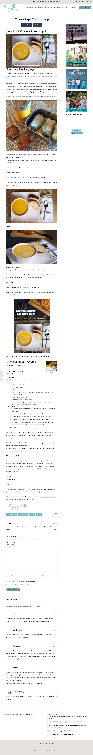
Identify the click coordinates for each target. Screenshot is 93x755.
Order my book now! (46, 1)
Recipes (51, 16)
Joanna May (17, 692)
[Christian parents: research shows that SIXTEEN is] (82, 119)
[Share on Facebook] (1, 372)
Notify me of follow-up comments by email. (21, 581)
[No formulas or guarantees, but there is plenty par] (71, 119)
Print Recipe (38, 25)
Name (9, 576)
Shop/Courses (85, 7)
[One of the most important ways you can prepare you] (71, 125)
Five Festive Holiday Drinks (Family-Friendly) (46, 526)
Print (52, 372)
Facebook (52, 97)
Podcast (65, 7)
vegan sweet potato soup (22, 499)
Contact (74, 7)
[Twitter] (85, 2)
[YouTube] (87, 2)
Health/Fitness (15, 16)
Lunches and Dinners (34, 16)
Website (45, 576)
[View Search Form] (91, 2)
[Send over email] (1, 379)
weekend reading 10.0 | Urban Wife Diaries (26, 606)
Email (27, 576)
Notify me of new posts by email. (18, 585)
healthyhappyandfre (12, 463)
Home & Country (24, 16)
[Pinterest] (82, 2)
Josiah (23, 489)
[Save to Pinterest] (1, 375)
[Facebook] (76, 2)
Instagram (42, 97)
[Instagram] (79, 2)
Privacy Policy (57, 751)
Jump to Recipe (27, 25)
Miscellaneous (44, 16)
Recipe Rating (10, 542)
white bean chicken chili (47, 497)
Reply (54, 614)
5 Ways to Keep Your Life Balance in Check (17, 526)
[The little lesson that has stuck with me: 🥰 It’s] (82, 125)
